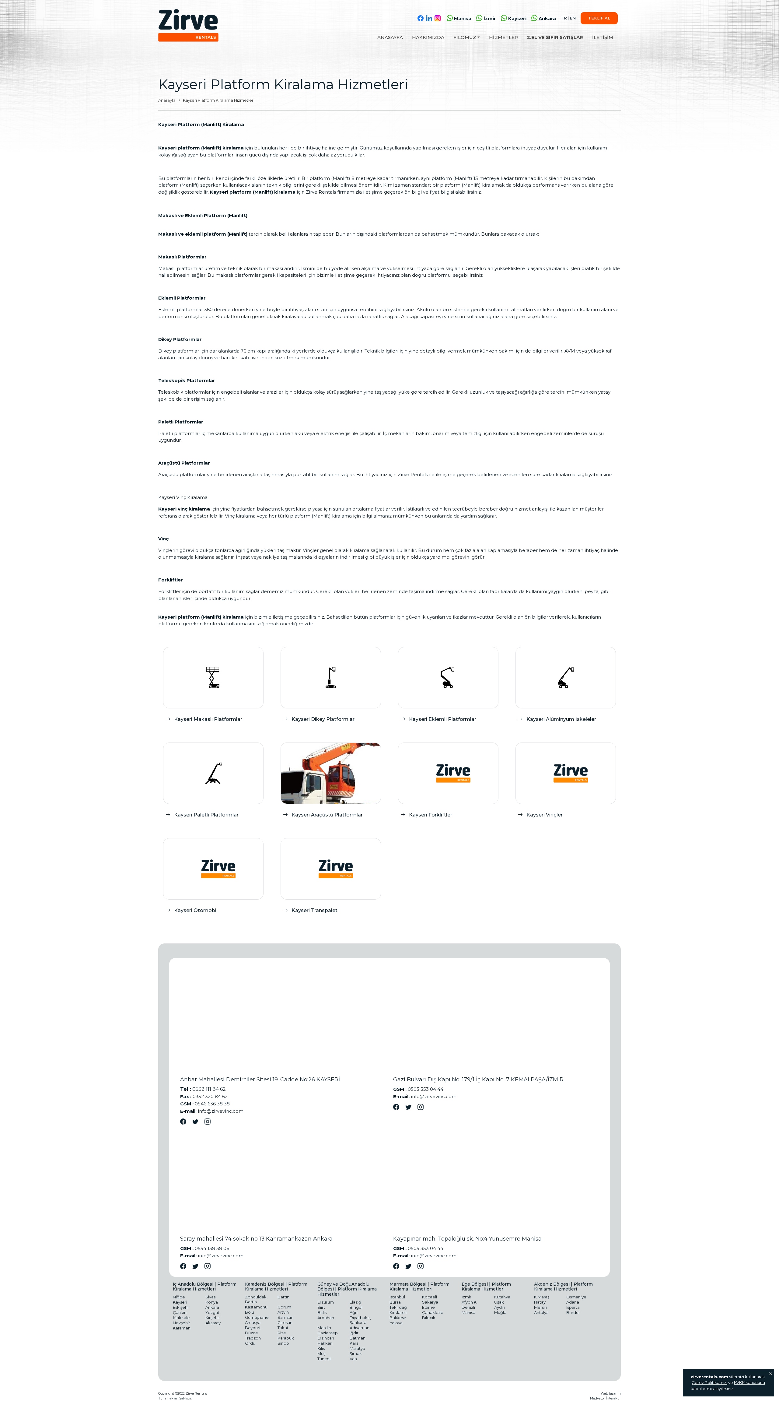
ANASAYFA (390, 37)
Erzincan (325, 1338)
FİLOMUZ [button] (464, 37)
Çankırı (180, 1312)
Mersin (540, 1307)
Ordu (250, 1343)
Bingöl (356, 1307)
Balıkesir (398, 1317)
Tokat (283, 1327)
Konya (211, 1302)
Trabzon (253, 1338)
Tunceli (324, 1358)
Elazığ (355, 1302)
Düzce (251, 1332)
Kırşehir (212, 1317)
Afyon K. (469, 1302)
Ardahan (325, 1317)
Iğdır (354, 1332)
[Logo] (188, 25)
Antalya (541, 1312)
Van (353, 1358)
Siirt (321, 1307)
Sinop (283, 1343)
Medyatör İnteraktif (605, 1398)
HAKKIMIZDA (428, 37)
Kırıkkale (181, 1317)
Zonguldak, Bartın (256, 1299)
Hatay (540, 1302)
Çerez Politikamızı (709, 1382)
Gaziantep (327, 1332)
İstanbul (397, 1296)
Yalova (396, 1322)
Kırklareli (398, 1312)
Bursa (395, 1302)
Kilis (321, 1348)
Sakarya (430, 1302)
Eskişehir (181, 1307)
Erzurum (325, 1302)
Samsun (285, 1317)
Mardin (324, 1327)
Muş (321, 1353)
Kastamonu (256, 1306)
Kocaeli (429, 1296)
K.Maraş (541, 1296)
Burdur (573, 1312)
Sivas (210, 1296)
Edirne (428, 1307)
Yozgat (212, 1312)
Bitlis (322, 1312)
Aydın (499, 1307)
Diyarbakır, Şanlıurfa (360, 1320)
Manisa (462, 18)
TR (564, 18)
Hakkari (325, 1343)
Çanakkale (432, 1312)
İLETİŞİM (602, 37)
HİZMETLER (503, 37)
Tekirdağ (398, 1307)
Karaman (181, 1328)
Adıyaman (359, 1327)
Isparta (573, 1307)
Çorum (284, 1306)
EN (573, 18)
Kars (354, 1343)
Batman (357, 1338)
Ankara (547, 18)
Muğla (500, 1312)
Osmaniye (576, 1296)
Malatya (357, 1348)
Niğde (179, 1296)
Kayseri (517, 18)
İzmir (490, 18)
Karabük (286, 1338)
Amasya (252, 1322)
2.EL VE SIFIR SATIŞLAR (555, 37)
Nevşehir (181, 1322)
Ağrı (354, 1312)
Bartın (283, 1296)
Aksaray (213, 1322)
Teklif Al (599, 18)
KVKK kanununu (749, 1382)
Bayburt (253, 1327)
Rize (282, 1332)
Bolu (249, 1312)
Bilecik (428, 1317)
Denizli (468, 1307)
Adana (572, 1302)
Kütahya (502, 1296)
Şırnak (356, 1353)
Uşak (499, 1302)
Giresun (285, 1322)
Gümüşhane (257, 1317)
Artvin (283, 1312)
